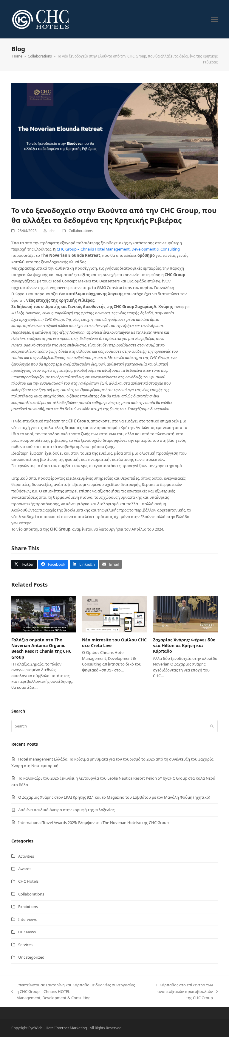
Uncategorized (31, 957)
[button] (214, 19)
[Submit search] (211, 726)
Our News (27, 932)
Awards (24, 868)
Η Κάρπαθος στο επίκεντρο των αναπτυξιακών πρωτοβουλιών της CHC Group (178, 991)
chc (52, 230)
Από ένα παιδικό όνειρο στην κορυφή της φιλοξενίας (66, 809)
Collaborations (81, 230)
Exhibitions (28, 906)
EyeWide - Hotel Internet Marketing (57, 1027)
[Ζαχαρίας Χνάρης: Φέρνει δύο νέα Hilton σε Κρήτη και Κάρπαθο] (185, 613)
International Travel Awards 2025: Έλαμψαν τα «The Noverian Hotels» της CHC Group (93, 822)
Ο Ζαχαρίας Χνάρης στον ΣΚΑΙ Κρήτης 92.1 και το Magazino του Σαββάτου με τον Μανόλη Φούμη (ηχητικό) (114, 797)
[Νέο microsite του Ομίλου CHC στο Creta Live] (114, 613)
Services (25, 944)
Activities (26, 856)
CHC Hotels (28, 881)
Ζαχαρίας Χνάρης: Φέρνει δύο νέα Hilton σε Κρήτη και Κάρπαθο (184, 645)
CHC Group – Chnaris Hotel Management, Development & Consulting (118, 249)
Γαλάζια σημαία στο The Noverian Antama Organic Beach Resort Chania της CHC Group (41, 648)
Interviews (27, 919)
